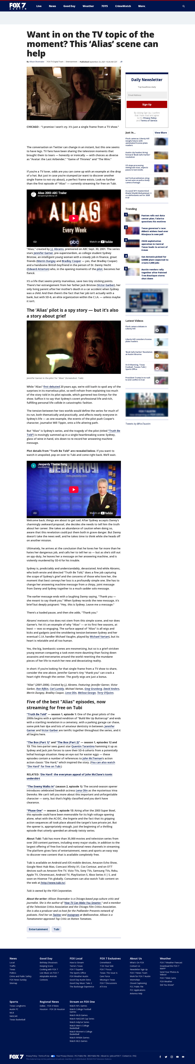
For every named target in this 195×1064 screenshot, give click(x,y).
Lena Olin (82, 790)
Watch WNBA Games (79, 1037)
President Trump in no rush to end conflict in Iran (137, 378)
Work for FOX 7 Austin (140, 976)
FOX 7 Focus (105, 969)
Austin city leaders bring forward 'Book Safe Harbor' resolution (137, 154)
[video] (161, 329)
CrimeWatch (105, 962)
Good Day (46, 958)
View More (161, 132)
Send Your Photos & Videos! (169, 973)
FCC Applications (137, 990)
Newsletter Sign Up (139, 969)
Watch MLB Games (79, 1015)
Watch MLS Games (78, 1041)
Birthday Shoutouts (49, 962)
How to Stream (77, 962)
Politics (13, 972)
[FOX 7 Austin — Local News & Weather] (19, 6)
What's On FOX (137, 962)
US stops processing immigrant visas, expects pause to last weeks (136, 167)
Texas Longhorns (18, 1005)
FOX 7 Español (76, 969)
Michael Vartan (99, 636)
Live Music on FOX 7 (49, 972)
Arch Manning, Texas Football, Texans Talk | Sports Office (135, 366)
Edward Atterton (38, 269)
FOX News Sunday (18, 979)
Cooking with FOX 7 (49, 969)
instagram (171, 1057)
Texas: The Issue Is (108, 972)
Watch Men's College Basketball (79, 1026)
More (141, 6)
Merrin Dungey (46, 261)
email (183, 1057)
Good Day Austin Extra (80, 979)
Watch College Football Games (80, 1010)
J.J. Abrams (57, 249)
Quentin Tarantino (83, 746)
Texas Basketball (17, 1019)
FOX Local (76, 958)
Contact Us (135, 966)
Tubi (56, 929)
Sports (14, 1001)
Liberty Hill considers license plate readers (138, 340)
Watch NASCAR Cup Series (82, 1018)
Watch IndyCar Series (79, 1022)
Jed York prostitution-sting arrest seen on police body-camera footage (137, 180)
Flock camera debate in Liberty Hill (136, 327)
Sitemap (13, 983)
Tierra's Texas (76, 966)
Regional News (49, 1001)
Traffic (13, 966)
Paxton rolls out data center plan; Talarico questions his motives (153, 218)
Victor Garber (106, 285)
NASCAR (13, 1016)
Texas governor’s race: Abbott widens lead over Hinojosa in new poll (154, 231)
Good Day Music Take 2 (81, 983)
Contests (44, 979)
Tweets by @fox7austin (137, 423)
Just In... (130, 132)
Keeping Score (46, 966)
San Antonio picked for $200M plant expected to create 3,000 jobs (154, 259)
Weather (165, 958)
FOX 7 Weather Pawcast (171, 962)
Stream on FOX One (82, 1001)
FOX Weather (166, 981)
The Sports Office (78, 972)
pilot (99, 269)
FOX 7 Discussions (108, 983)
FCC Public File (136, 986)
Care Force (105, 976)
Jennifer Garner (43, 253)
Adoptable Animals (48, 976)
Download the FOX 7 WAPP (169, 967)
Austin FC (14, 1009)
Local (12, 962)
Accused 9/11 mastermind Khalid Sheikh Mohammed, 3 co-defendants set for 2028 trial (138, 194)
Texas (12, 969)
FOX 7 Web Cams (168, 978)
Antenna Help (136, 993)
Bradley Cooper (71, 261)
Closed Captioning (138, 983)
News (13, 958)
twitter (166, 1057)
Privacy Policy (150, 118)
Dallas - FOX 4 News (49, 1005)
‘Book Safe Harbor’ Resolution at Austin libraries (138, 353)
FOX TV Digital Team (55, 61)
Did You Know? (167, 984)
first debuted (51, 386)
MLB (12, 1012)
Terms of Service (148, 120)
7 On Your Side (106, 966)
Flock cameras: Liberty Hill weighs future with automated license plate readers (137, 142)
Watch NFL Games (78, 1005)
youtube (177, 1057)
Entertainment (71, 61)
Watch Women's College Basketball (81, 1032)
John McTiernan (92, 758)
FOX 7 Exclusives (110, 958)
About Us (136, 958)
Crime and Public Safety (20, 976)
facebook (160, 1057)
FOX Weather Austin (79, 976)
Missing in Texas (107, 979)
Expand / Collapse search (183, 6)
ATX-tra (103, 986)
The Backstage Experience (82, 986)
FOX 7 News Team (138, 972)
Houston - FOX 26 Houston (52, 1009)
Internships (135, 979)
